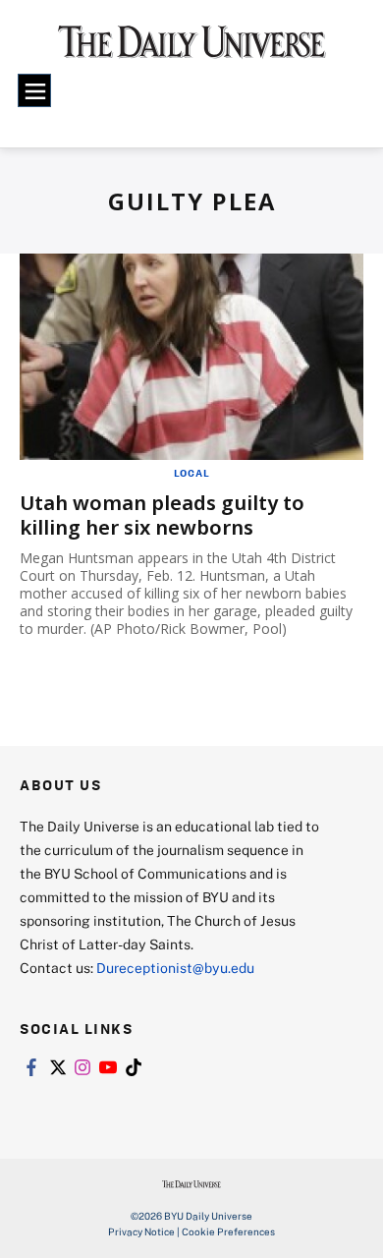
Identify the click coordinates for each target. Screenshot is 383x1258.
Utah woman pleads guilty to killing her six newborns (162, 515)
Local (192, 473)
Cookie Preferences (228, 1231)
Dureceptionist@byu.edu (175, 967)
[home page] (192, 49)
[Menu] (34, 90)
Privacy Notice (141, 1231)
